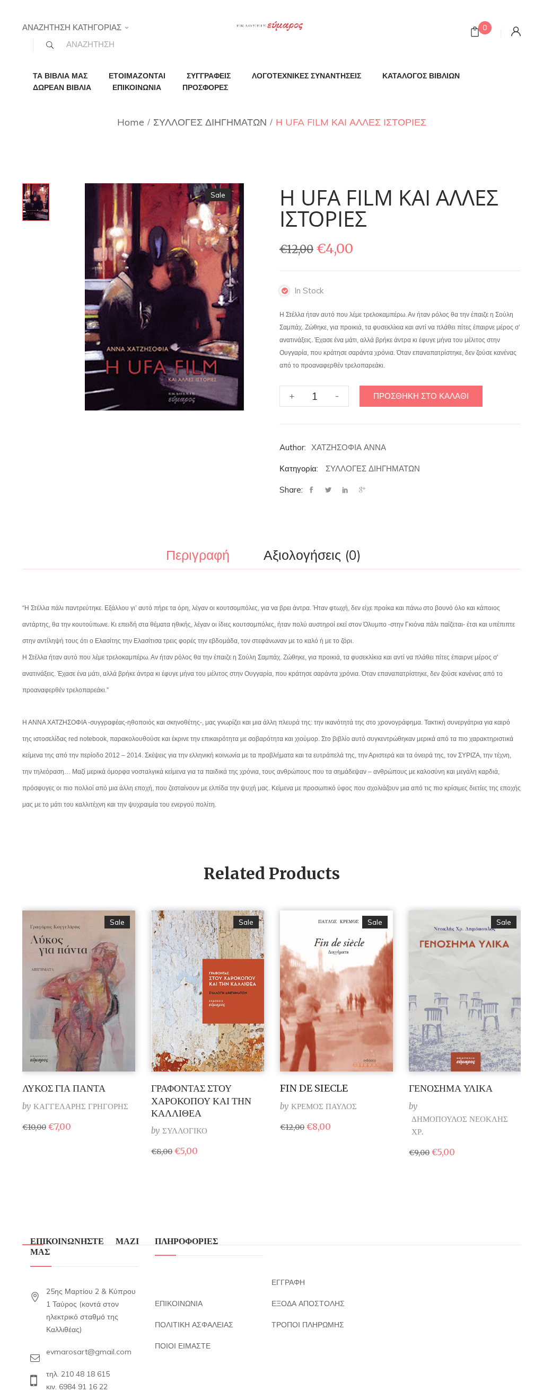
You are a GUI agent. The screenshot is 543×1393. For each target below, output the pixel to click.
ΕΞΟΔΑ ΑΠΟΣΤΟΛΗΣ (308, 1303)
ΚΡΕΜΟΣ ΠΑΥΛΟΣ (324, 1106)
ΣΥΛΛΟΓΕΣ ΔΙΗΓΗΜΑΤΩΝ (210, 122)
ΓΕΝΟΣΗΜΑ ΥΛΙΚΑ (451, 1088)
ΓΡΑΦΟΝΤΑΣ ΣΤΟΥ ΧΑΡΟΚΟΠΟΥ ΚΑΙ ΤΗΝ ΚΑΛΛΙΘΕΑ (201, 1100)
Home (130, 122)
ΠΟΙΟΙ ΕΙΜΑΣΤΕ (183, 1346)
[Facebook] (314, 490)
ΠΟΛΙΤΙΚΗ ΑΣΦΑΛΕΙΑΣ (194, 1324)
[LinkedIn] (345, 490)
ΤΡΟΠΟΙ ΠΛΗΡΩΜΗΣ (308, 1324)
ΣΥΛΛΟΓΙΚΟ (184, 1131)
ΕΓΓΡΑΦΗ (288, 1282)
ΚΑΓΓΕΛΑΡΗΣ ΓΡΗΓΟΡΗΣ (80, 1106)
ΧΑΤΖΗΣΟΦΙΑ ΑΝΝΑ (348, 447)
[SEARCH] (50, 45)
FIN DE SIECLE (314, 1088)
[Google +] (362, 490)
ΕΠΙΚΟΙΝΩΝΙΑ (179, 1303)
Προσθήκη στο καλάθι (421, 396)
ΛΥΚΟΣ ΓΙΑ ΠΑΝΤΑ (64, 1088)
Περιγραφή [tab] (198, 555)
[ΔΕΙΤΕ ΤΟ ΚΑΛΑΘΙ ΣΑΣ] (475, 33)
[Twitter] (328, 490)
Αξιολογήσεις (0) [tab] (312, 555)
